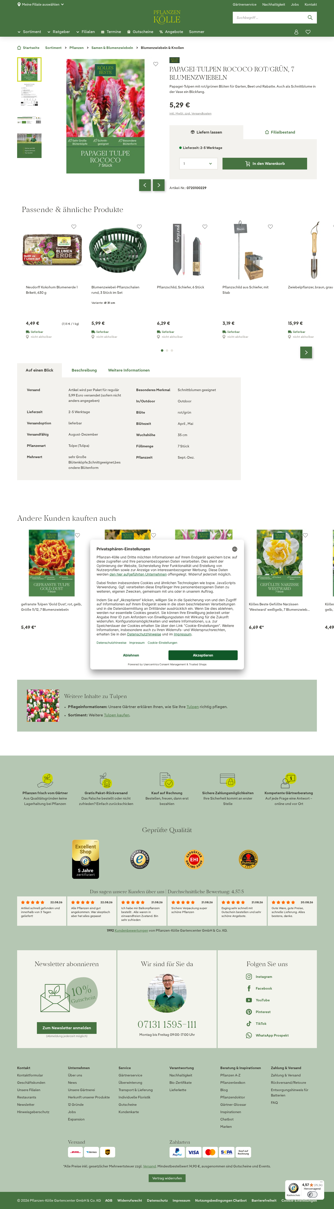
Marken (226, 1126)
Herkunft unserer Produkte (89, 1097)
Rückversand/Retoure (288, 1082)
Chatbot (227, 1119)
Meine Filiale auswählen (40, 4)
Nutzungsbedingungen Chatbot (221, 1200)
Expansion (76, 1119)
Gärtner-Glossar (233, 1104)
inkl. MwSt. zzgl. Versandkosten (190, 113)
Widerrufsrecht (129, 1200)
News (72, 1082)
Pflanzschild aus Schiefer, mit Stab (245, 290)
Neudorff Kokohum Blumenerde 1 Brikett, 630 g (52, 290)
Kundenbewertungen (131, 930)
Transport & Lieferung (136, 1090)
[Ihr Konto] (296, 32)
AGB (108, 1200)
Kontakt (311, 4)
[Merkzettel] (308, 32)
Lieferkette (177, 1090)
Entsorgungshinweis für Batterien (289, 1092)
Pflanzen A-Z (230, 1075)
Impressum (181, 1200)
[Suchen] (310, 17)
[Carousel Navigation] (152, 185)
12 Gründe (76, 1104)
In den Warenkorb (269, 163)
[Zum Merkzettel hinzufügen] (156, 64)
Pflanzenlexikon (232, 1082)
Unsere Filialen (28, 1090)
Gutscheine (128, 1104)
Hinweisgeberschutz (33, 1112)
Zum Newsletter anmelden (67, 1027)
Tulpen (193, 706)
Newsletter (25, 1104)
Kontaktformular (30, 1075)
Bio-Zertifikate (180, 1082)
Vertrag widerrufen (167, 1178)
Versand (149, 1166)
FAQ (274, 1102)
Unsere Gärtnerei (81, 1090)
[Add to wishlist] (77, 535)
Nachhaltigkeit (273, 4)
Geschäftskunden (31, 1082)
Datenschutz (157, 1200)
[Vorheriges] (145, 185)
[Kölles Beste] (243, 60)
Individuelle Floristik (134, 1097)
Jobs (295, 4)
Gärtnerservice (244, 4)
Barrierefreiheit (264, 1200)
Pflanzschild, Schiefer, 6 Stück (180, 287)
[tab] (280, 132)
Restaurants (26, 1097)
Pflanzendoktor (232, 1097)
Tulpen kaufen (116, 715)
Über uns (75, 1075)
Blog (224, 1090)
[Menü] (321, 1183)
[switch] (312, 1194)
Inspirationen (230, 1112)
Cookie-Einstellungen (299, 1200)
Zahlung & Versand (286, 1075)
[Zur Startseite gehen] (167, 16)
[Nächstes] (159, 185)
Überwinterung (130, 1082)
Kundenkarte (129, 1112)
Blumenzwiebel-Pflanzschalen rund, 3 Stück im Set (115, 290)
